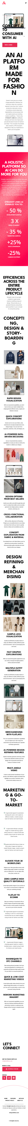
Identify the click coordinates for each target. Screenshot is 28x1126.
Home (5, 1098)
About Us (20, 1100)
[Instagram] (9, 1078)
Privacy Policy (9, 1100)
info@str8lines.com (7, 1061)
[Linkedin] (14, 1078)
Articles (21, 1098)
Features (13, 1098)
